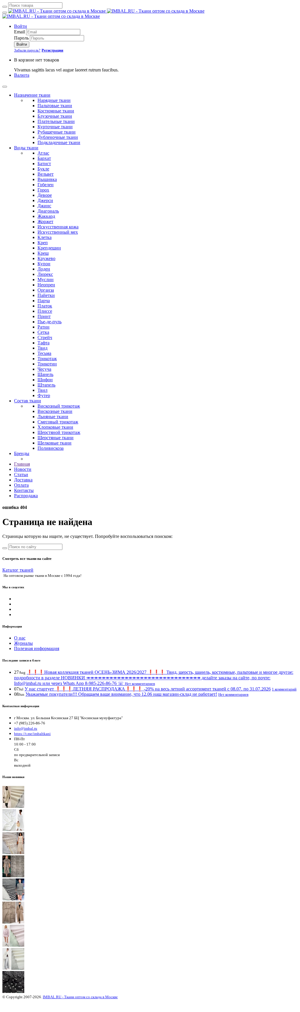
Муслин (46, 279)
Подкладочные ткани (59, 142)
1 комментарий (284, 689)
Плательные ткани (56, 121)
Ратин (44, 326)
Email (19, 31)
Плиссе (45, 311)
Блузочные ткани (55, 116)
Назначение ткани (32, 95)
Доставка (23, 479)
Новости (22, 469)
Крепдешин (49, 247)
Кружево (46, 258)
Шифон (45, 379)
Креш (43, 253)
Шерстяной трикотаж (59, 432)
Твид (42, 348)
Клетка (45, 237)
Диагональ (48, 210)
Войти (20, 26)
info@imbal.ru (25, 728)
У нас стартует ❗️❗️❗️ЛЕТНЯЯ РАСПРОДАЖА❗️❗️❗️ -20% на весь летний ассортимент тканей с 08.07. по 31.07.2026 (148, 688)
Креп (43, 242)
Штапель (46, 384)
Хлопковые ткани (55, 427)
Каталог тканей (17, 569)
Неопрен (46, 284)
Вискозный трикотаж (59, 406)
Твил (42, 390)
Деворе (45, 195)
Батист (44, 163)
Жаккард (46, 216)
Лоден (44, 268)
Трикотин (47, 363)
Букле (43, 168)
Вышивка (47, 179)
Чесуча (44, 369)
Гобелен (46, 184)
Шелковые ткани (54, 442)
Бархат (44, 158)
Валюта (21, 75)
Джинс (44, 205)
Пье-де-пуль (50, 321)
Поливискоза (51, 448)
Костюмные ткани (56, 110)
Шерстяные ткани (56, 437)
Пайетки (46, 295)
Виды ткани (26, 147)
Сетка (43, 332)
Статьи (21, 474)
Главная (22, 463)
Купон (44, 263)
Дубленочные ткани (58, 137)
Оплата (21, 485)
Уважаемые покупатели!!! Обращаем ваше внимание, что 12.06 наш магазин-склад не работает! (121, 694)
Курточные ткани (55, 126)
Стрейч (45, 337)
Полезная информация (36, 648)
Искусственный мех (58, 232)
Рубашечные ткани (57, 131)
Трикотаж (47, 358)
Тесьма (44, 353)
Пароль (21, 37)
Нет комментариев (140, 683)
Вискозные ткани (55, 411)
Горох (43, 189)
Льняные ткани (53, 416)
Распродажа (26, 495)
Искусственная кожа (58, 226)
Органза (46, 290)
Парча (44, 300)
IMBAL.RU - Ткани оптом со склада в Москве (80, 997)
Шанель (45, 374)
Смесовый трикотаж (58, 421)
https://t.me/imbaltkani (32, 733)
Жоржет (45, 221)
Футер (44, 395)
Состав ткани (27, 400)
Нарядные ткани (54, 100)
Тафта (44, 342)
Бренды (21, 453)
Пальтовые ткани (55, 105)
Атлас (43, 153)
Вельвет (46, 174)
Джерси (45, 200)
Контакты (24, 490)
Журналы (23, 643)
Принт (44, 316)
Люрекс (45, 274)
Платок (45, 305)
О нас (19, 637)
